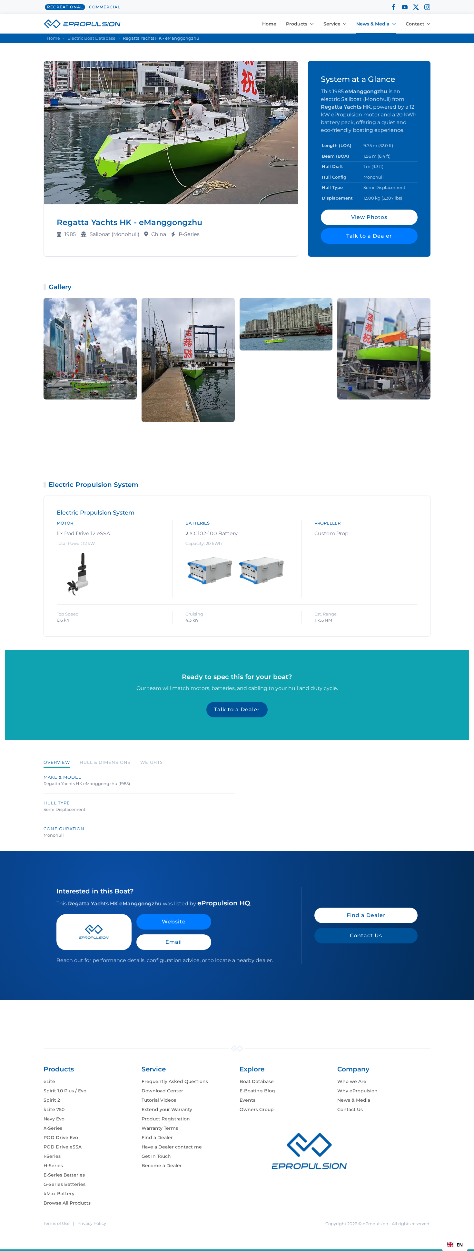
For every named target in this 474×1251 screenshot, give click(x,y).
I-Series (52, 1156)
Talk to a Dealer (369, 236)
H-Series (53, 1165)
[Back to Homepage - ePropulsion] (82, 23)
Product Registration (166, 1119)
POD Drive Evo (61, 1137)
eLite (49, 1081)
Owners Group (257, 1109)
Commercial (104, 7)
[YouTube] (404, 6)
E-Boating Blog (257, 1091)
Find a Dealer (366, 915)
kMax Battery (59, 1194)
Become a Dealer (162, 1165)
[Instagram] (427, 6)
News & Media (353, 1100)
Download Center (162, 1091)
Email (173, 942)
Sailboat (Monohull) (114, 234)
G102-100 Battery (216, 533)
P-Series (189, 234)
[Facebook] (393, 6)
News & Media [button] (373, 24)
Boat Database (257, 1081)
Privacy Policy (91, 1223)
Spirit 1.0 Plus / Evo (65, 1091)
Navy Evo (54, 1119)
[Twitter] (416, 6)
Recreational (65, 7)
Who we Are (351, 1081)
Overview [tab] (57, 762)
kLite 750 (54, 1109)
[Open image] (90, 348)
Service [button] (332, 24)
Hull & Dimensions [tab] (105, 762)
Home (269, 24)
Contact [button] (415, 24)
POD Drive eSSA (63, 1147)
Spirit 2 (52, 1100)
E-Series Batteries (64, 1175)
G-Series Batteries (64, 1184)
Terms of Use (57, 1223)
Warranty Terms (160, 1128)
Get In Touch (156, 1156)
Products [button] (296, 24)
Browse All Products (67, 1203)
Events (247, 1100)
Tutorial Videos (159, 1100)
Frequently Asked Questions (175, 1081)
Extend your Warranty (167, 1109)
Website (174, 922)
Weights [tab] (151, 762)
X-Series (53, 1128)
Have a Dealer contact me (172, 1147)
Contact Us (366, 935)
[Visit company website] (94, 932)
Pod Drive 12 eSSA (87, 533)
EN (460, 1245)
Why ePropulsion (357, 1091)
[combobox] (455, 1244)
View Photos (369, 217)
